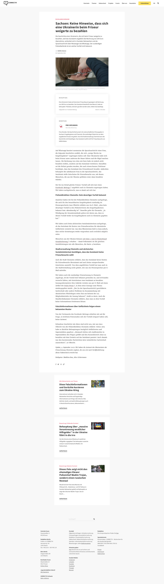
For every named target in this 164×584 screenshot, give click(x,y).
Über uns (124, 3)
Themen (94, 3)
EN (154, 3)
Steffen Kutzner (62, 51)
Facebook (72, 566)
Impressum (101, 552)
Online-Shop (44, 566)
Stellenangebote (86, 543)
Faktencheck (102, 3)
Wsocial (71, 570)
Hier (70, 550)
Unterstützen (145, 3)
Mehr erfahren (45, 578)
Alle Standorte (45, 572)
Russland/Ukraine (62, 19)
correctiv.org (10, 3)
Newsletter (132, 3)
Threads (71, 568)
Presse (99, 550)
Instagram (72, 560)
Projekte (110, 3)
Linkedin (71, 562)
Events (118, 3)
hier (117, 533)
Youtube (71, 564)
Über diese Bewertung (71, 128)
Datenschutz (101, 554)
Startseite (86, 3)
